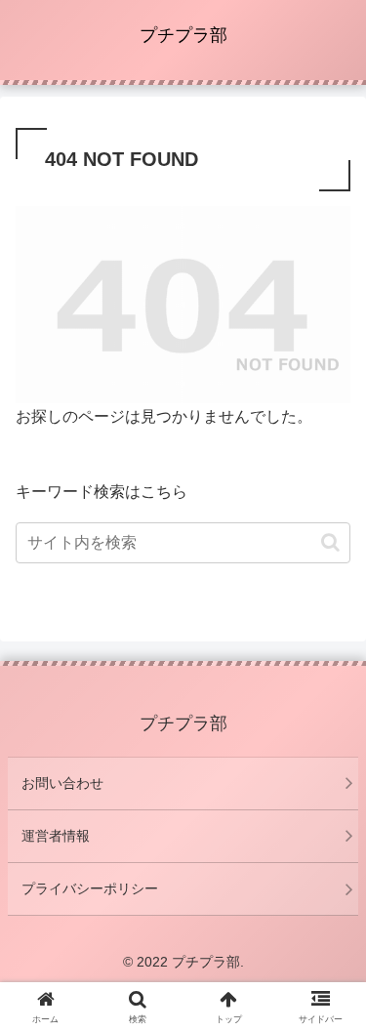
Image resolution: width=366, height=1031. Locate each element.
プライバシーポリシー (89, 888)
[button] (330, 542)
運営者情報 (55, 836)
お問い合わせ (62, 783)
